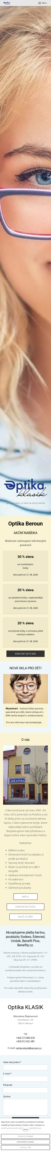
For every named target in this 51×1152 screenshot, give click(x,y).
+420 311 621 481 (25, 1041)
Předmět (7, 1084)
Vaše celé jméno (12, 1062)
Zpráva (6, 1096)
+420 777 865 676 (25, 1037)
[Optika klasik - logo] (6, 3)
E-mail (7, 1073)
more (25, 1129)
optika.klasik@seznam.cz (29, 1048)
